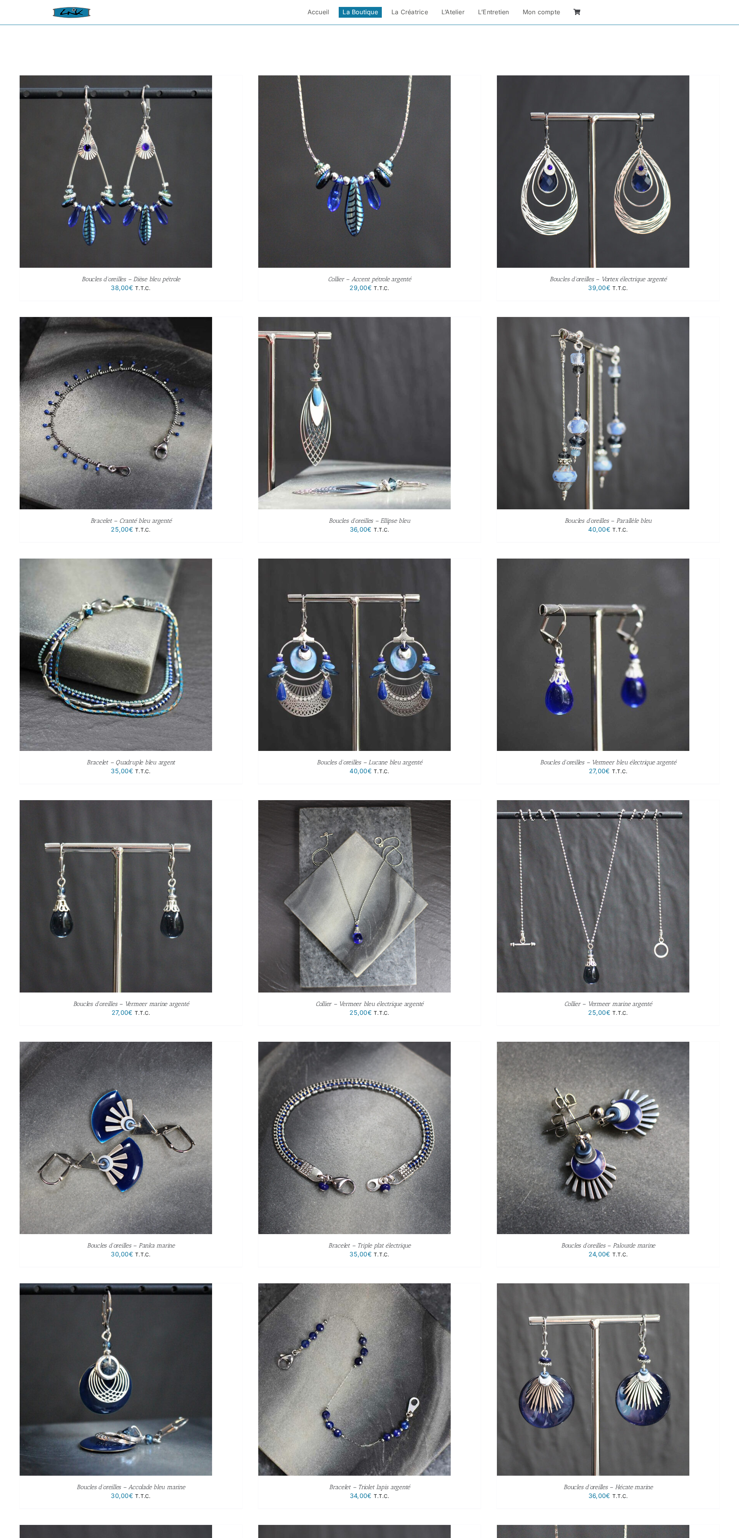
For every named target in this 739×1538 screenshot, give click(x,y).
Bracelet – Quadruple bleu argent (131, 762)
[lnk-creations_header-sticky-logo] (71, 10)
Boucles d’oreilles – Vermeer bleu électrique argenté (608, 762)
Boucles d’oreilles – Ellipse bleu (369, 520)
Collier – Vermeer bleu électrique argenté (369, 1004)
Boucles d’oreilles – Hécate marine (608, 1487)
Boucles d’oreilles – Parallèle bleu (608, 520)
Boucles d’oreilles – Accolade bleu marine (131, 1487)
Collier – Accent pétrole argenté (369, 279)
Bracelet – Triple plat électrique (369, 1245)
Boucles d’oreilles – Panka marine (131, 1245)
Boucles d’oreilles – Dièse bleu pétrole (131, 279)
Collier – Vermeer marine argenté (608, 1004)
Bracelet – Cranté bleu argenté (131, 520)
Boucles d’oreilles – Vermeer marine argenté (131, 1004)
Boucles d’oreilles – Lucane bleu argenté (369, 762)
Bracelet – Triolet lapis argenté (369, 1487)
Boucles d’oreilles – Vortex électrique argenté (608, 279)
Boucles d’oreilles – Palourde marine (608, 1245)
